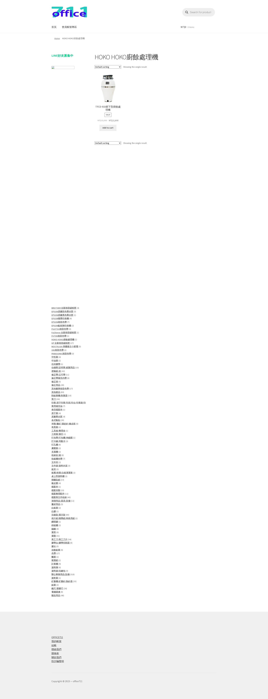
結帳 (53, 645)
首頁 (53, 26)
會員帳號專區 (69, 26)
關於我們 (56, 657)
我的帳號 (56, 641)
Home (57, 38)
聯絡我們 (56, 649)
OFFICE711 (57, 637)
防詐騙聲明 (57, 661)
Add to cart (108, 127)
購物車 (55, 653)
